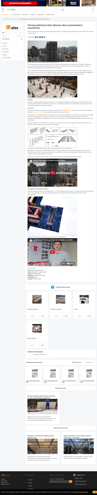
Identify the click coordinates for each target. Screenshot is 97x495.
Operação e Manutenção (80, 484)
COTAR (42, 316)
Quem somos (4, 480)
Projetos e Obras (78, 478)
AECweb (5, 19)
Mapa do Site (4, 482)
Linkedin (30, 485)
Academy (32, 14)
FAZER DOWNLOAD (89, 362)
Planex (54, 191)
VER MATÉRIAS (5, 52)
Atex (10, 19)
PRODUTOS (4, 43)
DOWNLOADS (5, 49)
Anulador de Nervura (32, 309)
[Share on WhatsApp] (44, 37)
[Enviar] (70, 481)
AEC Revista (25, 14)
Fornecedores (40, 14)
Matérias (15, 19)
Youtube (30, 482)
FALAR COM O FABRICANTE (39, 354)
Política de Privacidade (81, 492)
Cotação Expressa (50, 14)
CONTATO (32, 316)
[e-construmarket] (79, 475)
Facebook (30, 479)
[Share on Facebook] (35, 37)
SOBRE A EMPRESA (6, 57)
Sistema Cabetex (31, 338)
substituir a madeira (38, 112)
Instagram (30, 488)
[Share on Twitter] (38, 37)
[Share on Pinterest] (40, 37)
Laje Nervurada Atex (56, 309)
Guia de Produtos (16, 14)
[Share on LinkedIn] (42, 37)
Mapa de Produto (5, 484)
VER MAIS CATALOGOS (76, 362)
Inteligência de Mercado (80, 481)
